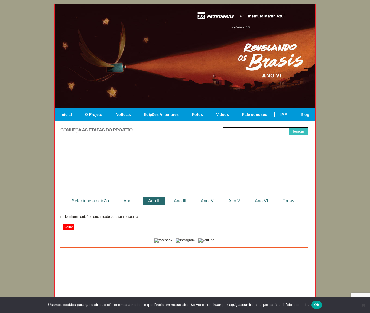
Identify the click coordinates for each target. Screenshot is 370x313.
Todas (288, 201)
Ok (316, 304)
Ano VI (261, 201)
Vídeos (222, 114)
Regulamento (85, 166)
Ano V (234, 201)
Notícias (123, 114)
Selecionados (135, 166)
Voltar (68, 227)
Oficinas (184, 166)
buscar (298, 131)
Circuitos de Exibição (283, 168)
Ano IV (207, 201)
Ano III (180, 201)
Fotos (197, 114)
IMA (283, 114)
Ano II (153, 201)
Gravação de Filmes (234, 168)
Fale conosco (254, 114)
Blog (305, 114)
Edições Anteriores (161, 114)
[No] (363, 305)
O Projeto (93, 114)
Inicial (66, 114)
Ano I (129, 201)
